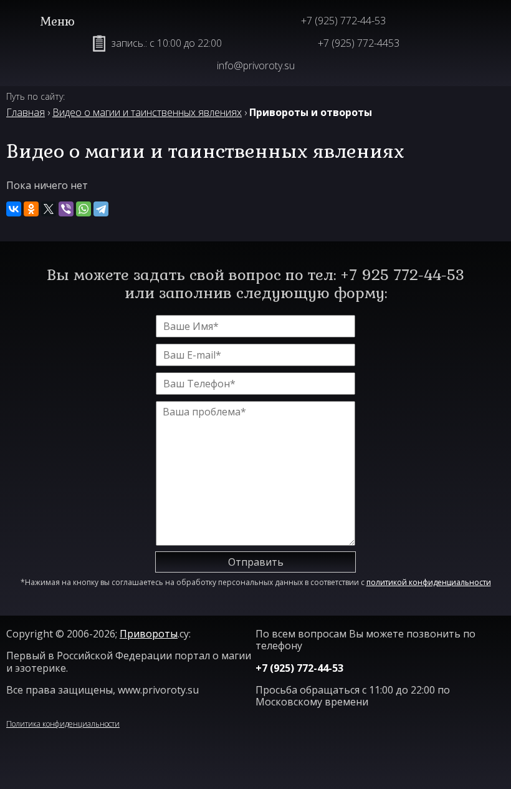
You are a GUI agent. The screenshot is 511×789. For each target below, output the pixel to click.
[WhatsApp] (83, 208)
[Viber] (66, 208)
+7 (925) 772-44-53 (343, 20)
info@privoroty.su (256, 65)
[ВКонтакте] (13, 208)
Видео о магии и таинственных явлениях (147, 112)
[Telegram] (100, 208)
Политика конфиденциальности (63, 724)
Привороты (149, 634)
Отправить (256, 562)
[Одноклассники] (31, 208)
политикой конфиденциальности (428, 582)
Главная (25, 112)
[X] (48, 208)
